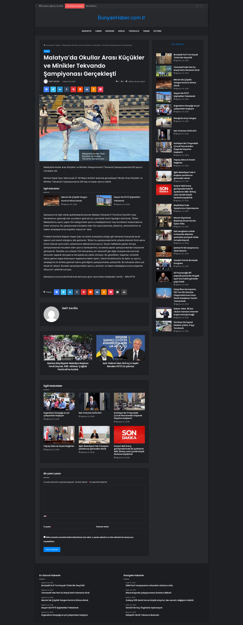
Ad (46, 516)
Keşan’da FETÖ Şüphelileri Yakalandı (184, 95)
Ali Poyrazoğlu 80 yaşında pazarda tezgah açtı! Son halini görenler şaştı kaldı (186, 277)
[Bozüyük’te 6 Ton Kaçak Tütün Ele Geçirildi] (164, 58)
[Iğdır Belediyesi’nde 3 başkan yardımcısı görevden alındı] (94, 434)
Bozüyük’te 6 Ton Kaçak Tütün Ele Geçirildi (186, 56)
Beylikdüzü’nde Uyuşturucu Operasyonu (186, 207)
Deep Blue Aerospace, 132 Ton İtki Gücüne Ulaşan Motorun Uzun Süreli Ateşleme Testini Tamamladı (185, 295)
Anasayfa (86, 31)
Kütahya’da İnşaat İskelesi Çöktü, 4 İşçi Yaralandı (184, 325)
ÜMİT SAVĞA (54, 81)
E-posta (48, 526)
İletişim (157, 31)
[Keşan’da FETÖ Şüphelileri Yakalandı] (104, 200)
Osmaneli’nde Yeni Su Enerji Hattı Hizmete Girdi (186, 69)
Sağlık (121, 31)
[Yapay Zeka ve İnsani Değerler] (59, 434)
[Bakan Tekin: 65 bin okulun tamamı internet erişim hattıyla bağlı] (164, 312)
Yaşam (146, 31)
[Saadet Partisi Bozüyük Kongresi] (164, 264)
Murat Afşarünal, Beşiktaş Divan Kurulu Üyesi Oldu (185, 220)
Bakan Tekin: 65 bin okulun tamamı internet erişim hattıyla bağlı (186, 311)
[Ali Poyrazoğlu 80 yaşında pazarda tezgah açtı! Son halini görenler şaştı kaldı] (164, 276)
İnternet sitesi (102, 526)
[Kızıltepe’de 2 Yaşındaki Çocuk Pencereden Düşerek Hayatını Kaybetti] (129, 401)
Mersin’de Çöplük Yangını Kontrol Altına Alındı (105, 6)
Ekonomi (109, 31)
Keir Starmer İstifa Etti (90, 412)
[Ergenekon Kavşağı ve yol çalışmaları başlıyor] (59, 401)
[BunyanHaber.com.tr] (121, 17)
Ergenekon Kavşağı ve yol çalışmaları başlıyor (56, 414)
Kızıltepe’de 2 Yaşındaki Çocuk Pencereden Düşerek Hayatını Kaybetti (128, 415)
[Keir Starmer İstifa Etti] (94, 401)
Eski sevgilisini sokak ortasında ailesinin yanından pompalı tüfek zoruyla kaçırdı (186, 236)
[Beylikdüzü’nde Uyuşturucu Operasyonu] (164, 209)
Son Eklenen (178, 44)
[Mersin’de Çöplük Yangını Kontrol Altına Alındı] (51, 200)
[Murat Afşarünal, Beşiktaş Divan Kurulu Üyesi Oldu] (164, 221)
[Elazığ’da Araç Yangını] (164, 122)
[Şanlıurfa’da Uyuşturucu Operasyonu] (164, 251)
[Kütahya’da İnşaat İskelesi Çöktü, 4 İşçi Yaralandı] (164, 326)
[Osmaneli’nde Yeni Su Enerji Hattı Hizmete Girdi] (164, 71)
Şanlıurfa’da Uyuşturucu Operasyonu (186, 249)
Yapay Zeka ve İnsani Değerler (59, 446)
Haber (98, 31)
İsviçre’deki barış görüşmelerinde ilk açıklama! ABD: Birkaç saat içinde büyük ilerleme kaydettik (129, 450)
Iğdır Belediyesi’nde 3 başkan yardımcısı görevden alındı (94, 447)
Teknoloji (134, 31)
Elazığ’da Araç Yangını (185, 118)
